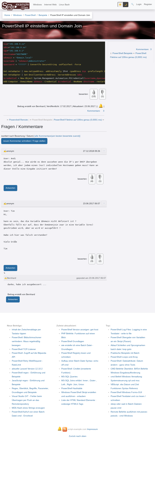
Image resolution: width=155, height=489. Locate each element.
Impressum (92, 429)
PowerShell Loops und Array (124, 357)
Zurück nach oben (77, 436)
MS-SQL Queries (69, 376)
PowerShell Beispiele (122, 53)
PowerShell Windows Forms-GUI (126, 392)
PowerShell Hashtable (71, 388)
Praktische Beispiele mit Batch (125, 353)
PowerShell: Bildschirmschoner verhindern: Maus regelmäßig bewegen (26, 341)
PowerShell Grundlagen (72, 341)
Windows (37, 4)
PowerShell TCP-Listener (24, 349)
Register (148, 4)
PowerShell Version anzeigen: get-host (79, 329)
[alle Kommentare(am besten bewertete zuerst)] (57, 136)
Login (139, 4)
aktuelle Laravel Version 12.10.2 (27, 368)
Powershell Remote (18, 120)
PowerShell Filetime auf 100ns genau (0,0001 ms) (78, 120)
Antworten (10, 188)
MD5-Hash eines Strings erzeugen (28, 408)
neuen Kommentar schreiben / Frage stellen (24, 141)
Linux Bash (64, 4)
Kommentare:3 (144, 49)
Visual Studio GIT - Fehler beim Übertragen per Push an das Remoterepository (27, 400)
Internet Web (50, 4)
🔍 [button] (132, 4)
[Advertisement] (77, 462)
